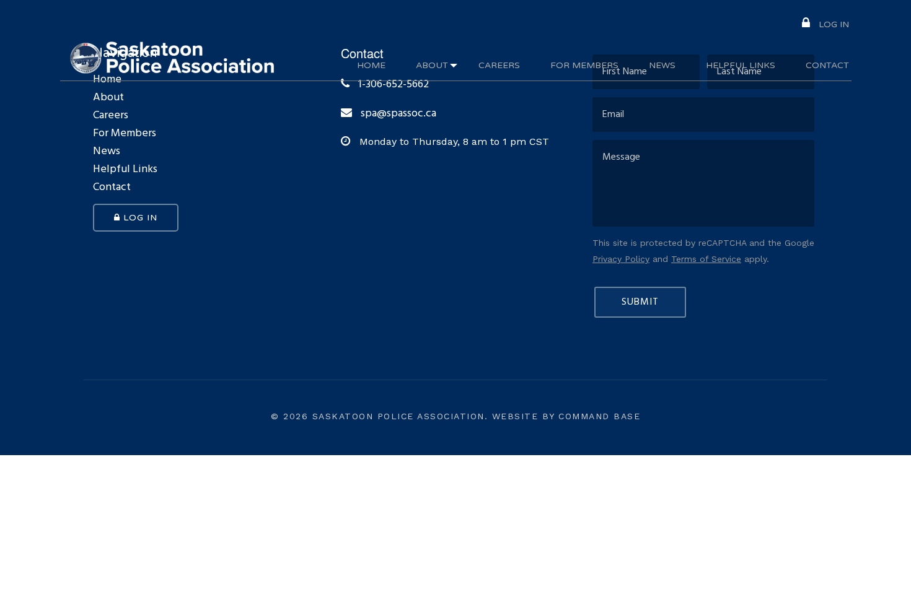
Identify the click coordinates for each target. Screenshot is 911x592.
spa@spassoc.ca (398, 114)
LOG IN (832, 24)
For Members (584, 65)
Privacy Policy (620, 259)
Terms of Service (706, 259)
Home (371, 65)
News (662, 65)
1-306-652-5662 (392, 85)
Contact (827, 65)
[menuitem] (825, 23)
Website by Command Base (566, 416)
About (432, 65)
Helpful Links (740, 65)
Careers (499, 65)
